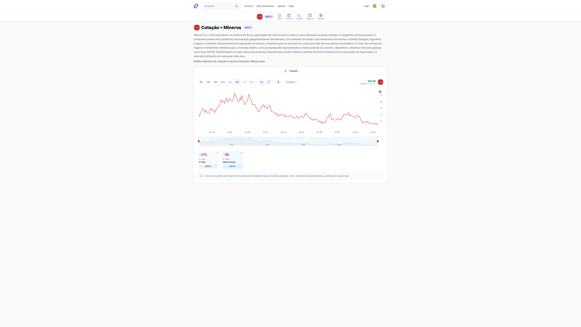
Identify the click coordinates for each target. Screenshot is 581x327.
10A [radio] (244, 82)
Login (366, 6)
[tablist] (290, 71)
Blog (291, 6)
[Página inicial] (196, 6)
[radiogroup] (226, 82)
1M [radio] (201, 82)
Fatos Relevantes (265, 6)
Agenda (281, 6)
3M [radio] (208, 82)
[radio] (262, 82)
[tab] (290, 71)
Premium (248, 6)
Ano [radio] (223, 82)
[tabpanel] (290, 129)
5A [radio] (237, 82)
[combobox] (221, 6)
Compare (290, 82)
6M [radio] (215, 82)
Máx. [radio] (251, 82)
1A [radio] (230, 82)
